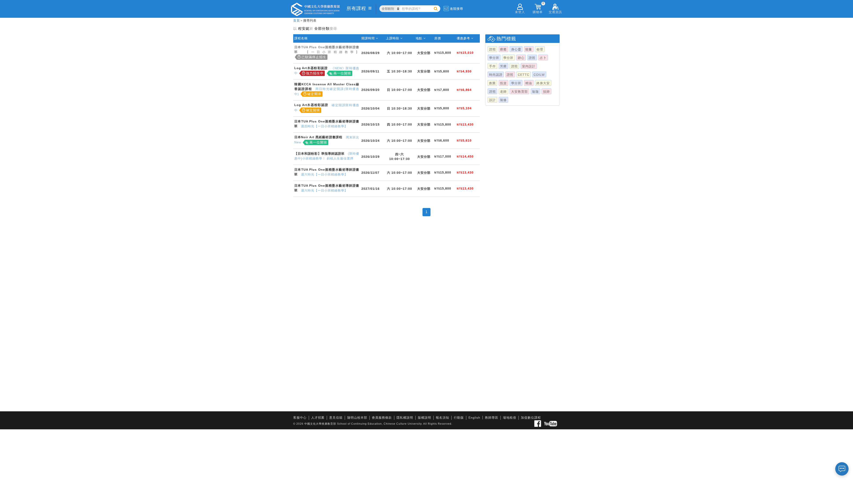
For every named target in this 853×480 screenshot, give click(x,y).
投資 (503, 83)
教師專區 (491, 417)
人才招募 (318, 417)
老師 (503, 91)
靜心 (521, 58)
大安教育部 (519, 91)
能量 (528, 49)
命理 (539, 49)
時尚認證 (495, 74)
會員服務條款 (382, 417)
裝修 (503, 100)
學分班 (494, 58)
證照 (492, 49)
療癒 (503, 49)
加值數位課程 (531, 417)
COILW (539, 74)
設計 (492, 100)
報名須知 (442, 417)
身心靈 (516, 49)
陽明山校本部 (357, 417)
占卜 (543, 58)
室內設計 (528, 66)
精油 (528, 83)
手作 (492, 66)
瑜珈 (535, 91)
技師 (546, 91)
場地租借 (509, 417)
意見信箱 (336, 417)
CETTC (523, 74)
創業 (492, 83)
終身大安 (543, 83)
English (474, 417)
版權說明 (424, 417)
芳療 (503, 66)
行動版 (459, 417)
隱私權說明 (405, 417)
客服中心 (300, 417)
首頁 (296, 20)
